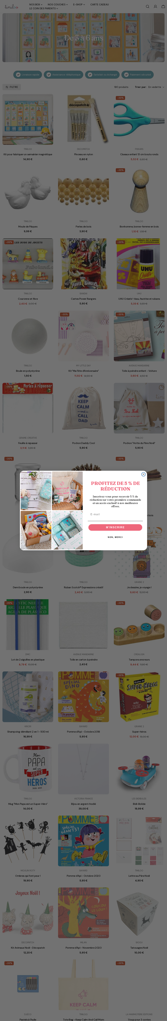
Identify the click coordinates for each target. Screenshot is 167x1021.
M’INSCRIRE (115, 527)
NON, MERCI (115, 537)
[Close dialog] (143, 474)
